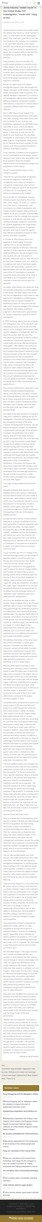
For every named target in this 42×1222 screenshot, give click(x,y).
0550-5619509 (25, 1218)
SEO (33, 1212)
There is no (10, 1078)
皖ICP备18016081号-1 (25, 1207)
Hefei (29, 1212)
